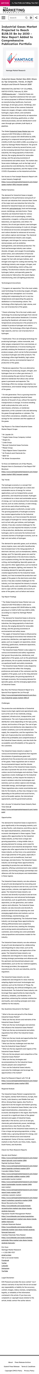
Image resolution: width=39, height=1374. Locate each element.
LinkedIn (5, 1266)
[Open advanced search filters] (31, 17)
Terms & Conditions (28, 1366)
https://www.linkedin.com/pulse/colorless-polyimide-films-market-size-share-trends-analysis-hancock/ (17, 1240)
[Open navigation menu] (3, 18)
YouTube (5, 1271)
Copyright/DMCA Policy (13, 1371)
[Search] (26, 17)
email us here (6, 1255)
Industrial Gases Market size (20, 131)
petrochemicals (15, 208)
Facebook (5, 1260)
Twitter (4, 1263)
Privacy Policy (29, 1371)
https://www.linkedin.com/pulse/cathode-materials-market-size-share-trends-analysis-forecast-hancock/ (18, 1229)
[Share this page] (36, 18)
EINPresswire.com (9, 94)
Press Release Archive (23, 1362)
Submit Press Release (12, 1366)
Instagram (5, 1268)
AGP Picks (5, 3)
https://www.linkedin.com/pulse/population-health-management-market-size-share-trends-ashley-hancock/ (19, 1219)
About (10, 1362)
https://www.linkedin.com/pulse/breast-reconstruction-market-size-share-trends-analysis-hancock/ (17, 1208)
